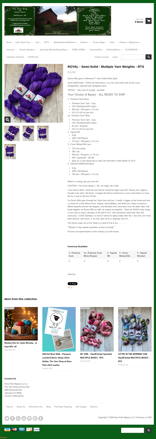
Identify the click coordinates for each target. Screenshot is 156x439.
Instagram (29, 418)
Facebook (12, 418)
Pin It (70, 287)
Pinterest (35, 418)
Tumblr (40, 418)
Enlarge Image (7, 120)
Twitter (6, 418)
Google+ (18, 418)
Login (115, 57)
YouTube (23, 418)
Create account (102, 57)
